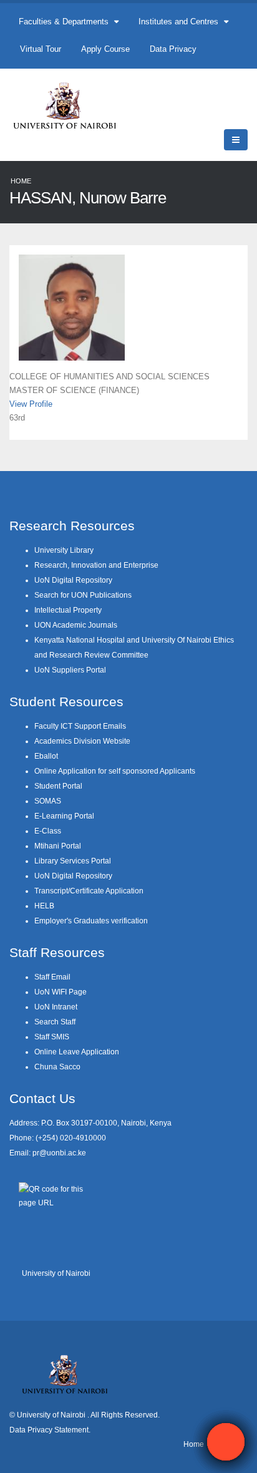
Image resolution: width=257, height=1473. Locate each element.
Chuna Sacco (57, 1066)
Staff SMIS (51, 1037)
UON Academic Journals (75, 625)
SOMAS (47, 801)
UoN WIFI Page (60, 992)
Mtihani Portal (57, 846)
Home (21, 181)
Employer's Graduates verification (91, 920)
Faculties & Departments (65, 21)
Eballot (46, 756)
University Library (64, 550)
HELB (44, 906)
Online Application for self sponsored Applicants (114, 771)
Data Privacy (173, 49)
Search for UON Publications (83, 595)
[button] (226, 1442)
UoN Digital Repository (73, 580)
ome (196, 1444)
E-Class (47, 831)
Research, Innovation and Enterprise (96, 565)
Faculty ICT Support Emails (80, 726)
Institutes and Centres (179, 21)
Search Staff (54, 1022)
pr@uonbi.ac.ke (59, 1153)
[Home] (70, 105)
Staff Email (52, 977)
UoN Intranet (55, 1007)
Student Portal (58, 786)
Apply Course (105, 49)
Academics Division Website (82, 741)
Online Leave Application (76, 1052)
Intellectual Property (68, 610)
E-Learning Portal (64, 816)
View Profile (30, 404)
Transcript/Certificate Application (88, 891)
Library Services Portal (72, 861)
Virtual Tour (40, 49)
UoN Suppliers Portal (70, 670)
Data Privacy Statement (49, 1430)
